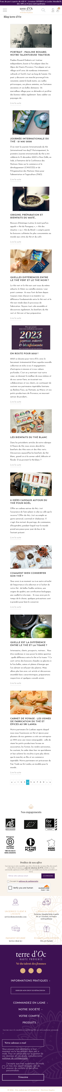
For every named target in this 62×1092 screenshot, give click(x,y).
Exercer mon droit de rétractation (30, 990)
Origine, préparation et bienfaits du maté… (26, 216)
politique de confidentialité (28, 881)
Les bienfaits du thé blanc (28, 437)
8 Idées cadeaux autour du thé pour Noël (28, 501)
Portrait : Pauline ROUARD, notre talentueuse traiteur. (30, 53)
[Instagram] (22, 970)
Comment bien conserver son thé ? (28, 574)
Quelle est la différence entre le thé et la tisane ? (28, 644)
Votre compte (29, 1016)
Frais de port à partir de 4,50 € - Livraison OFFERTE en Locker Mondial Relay (31, 3)
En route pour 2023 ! (24, 354)
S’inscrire (23, 1077)
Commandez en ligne (29, 1003)
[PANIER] (56, 9)
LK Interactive (33, 1090)
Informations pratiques (29, 981)
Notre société (29, 1009)
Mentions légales (48, 1090)
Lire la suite (15, 103)
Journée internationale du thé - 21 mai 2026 (29, 140)
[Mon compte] (53, 10)
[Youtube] (39, 970)
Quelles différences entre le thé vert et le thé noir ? (29, 279)
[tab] (31, 981)
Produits (29, 1023)
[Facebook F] (31, 970)
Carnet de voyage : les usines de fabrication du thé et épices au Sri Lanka (30, 722)
